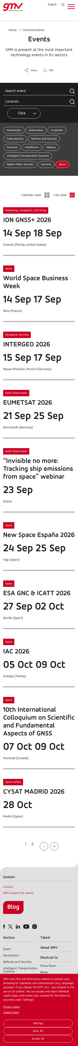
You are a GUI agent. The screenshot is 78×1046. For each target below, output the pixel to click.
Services (46, 164)
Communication (33, 30)
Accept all (38, 1038)
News (44, 972)
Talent (45, 937)
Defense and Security (44, 138)
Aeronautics (14, 130)
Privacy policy (11, 1007)
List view (60, 195)
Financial (12, 147)
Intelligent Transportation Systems (28, 155)
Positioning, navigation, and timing (25, 210)
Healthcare (31, 147)
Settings (38, 1023)
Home (13, 30)
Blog (13, 907)
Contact (8, 887)
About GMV (49, 947)
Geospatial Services (17, 334)
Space (62, 164)
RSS (51, 70)
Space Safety (13, 782)
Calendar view (31, 195)
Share (34, 70)
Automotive (36, 130)
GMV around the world (18, 893)
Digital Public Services (20, 164)
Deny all (38, 1031)
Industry (51, 147)
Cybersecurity (15, 138)
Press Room (48, 966)
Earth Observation (16, 393)
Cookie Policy (11, 1012)
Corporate (57, 130)
